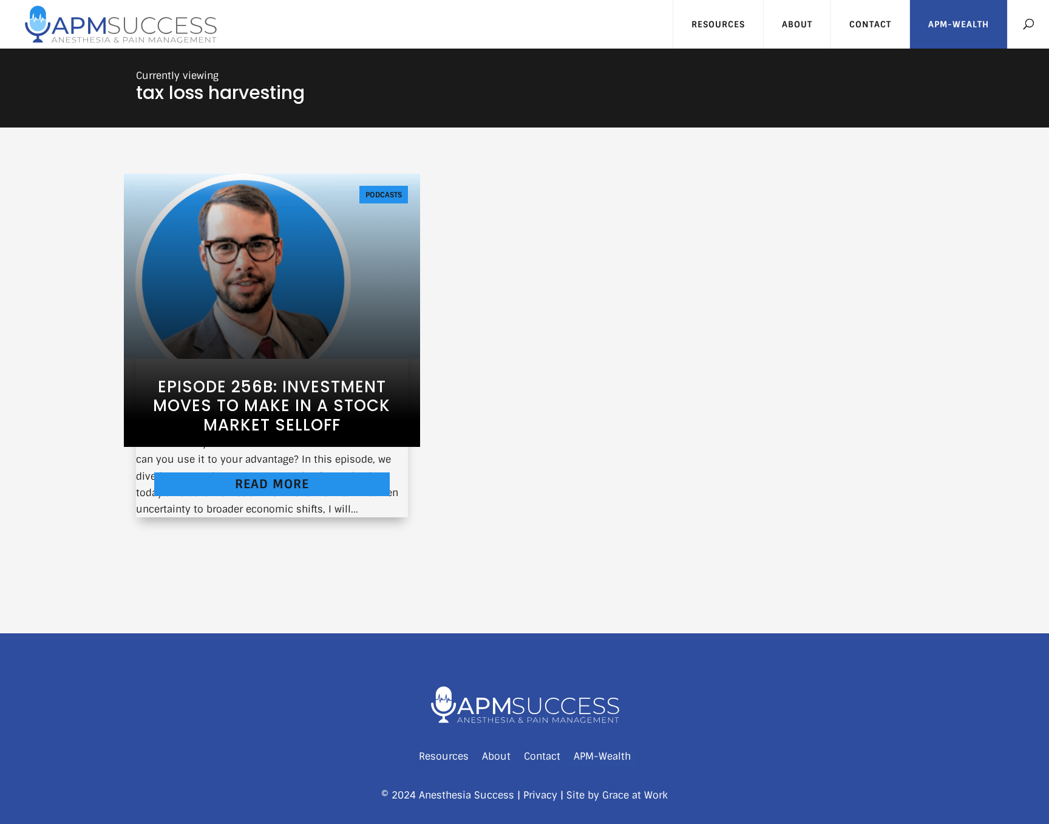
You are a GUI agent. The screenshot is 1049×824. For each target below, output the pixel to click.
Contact (870, 24)
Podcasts (383, 195)
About (797, 24)
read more (272, 484)
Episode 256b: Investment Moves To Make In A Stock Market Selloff (271, 405)
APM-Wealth (958, 24)
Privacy (540, 795)
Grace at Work (635, 795)
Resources (718, 24)
